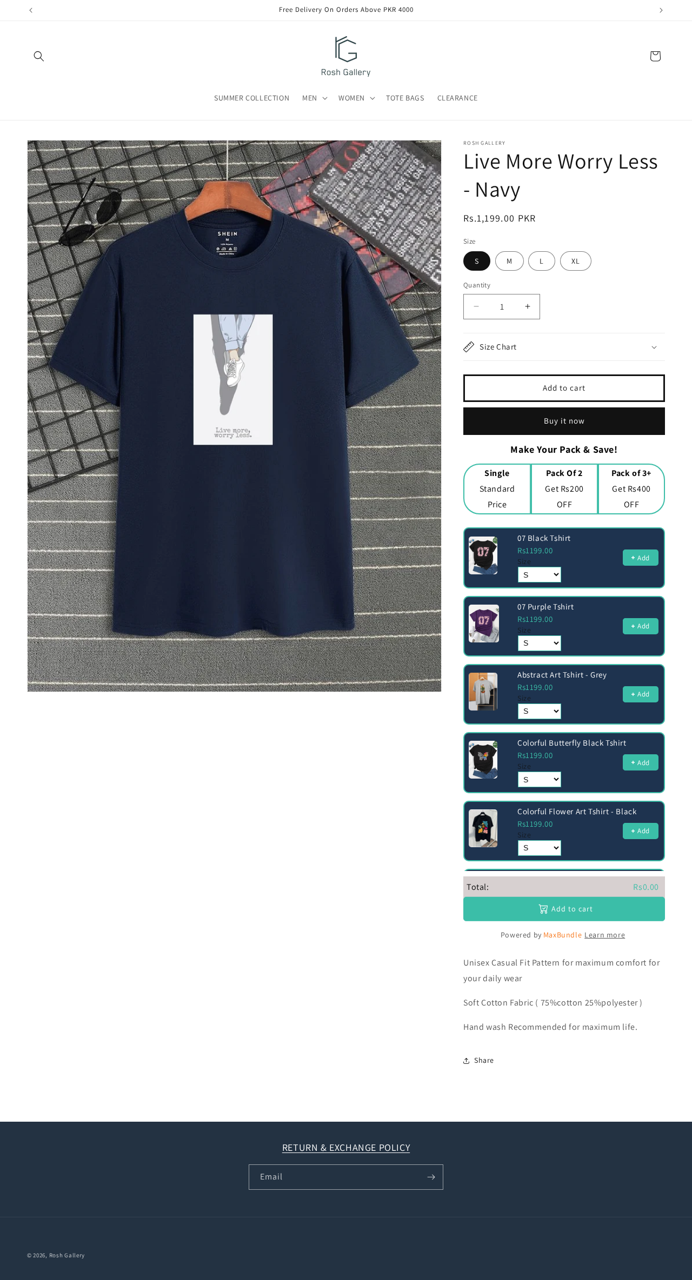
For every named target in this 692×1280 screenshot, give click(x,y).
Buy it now (564, 421)
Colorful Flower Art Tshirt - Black (576, 811)
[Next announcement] (661, 10)
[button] (39, 56)
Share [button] (484, 1060)
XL (575, 261)
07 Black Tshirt (544, 538)
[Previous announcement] (31, 10)
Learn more (604, 935)
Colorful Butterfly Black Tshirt (572, 743)
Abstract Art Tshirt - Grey (562, 674)
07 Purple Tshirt (545, 606)
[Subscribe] (431, 1177)
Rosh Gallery (67, 1255)
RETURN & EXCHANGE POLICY (346, 1147)
